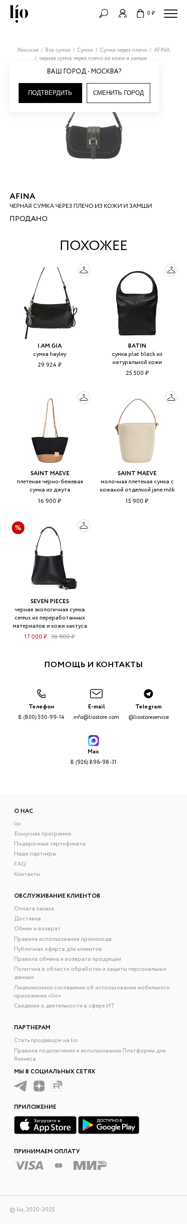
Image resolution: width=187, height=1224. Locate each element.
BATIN (137, 346)
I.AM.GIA (50, 346)
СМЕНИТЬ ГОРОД (118, 92)
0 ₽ (151, 13)
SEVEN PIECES (49, 601)
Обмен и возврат (37, 928)
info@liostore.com (96, 712)
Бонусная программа (42, 834)
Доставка (27, 918)
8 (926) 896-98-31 (93, 756)
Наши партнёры (35, 854)
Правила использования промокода (63, 939)
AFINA (22, 196)
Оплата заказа (34, 908)
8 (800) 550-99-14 (41, 712)
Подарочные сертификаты (50, 844)
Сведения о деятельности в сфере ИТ (64, 1006)
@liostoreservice (148, 712)
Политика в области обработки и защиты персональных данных (90, 973)
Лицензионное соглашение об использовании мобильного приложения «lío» (92, 991)
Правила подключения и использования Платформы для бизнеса (90, 1055)
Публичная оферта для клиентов (58, 949)
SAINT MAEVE (49, 473)
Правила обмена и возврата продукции (67, 959)
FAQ (20, 864)
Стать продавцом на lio (46, 1040)
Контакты (27, 874)
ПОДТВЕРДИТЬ (50, 92)
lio (17, 824)
